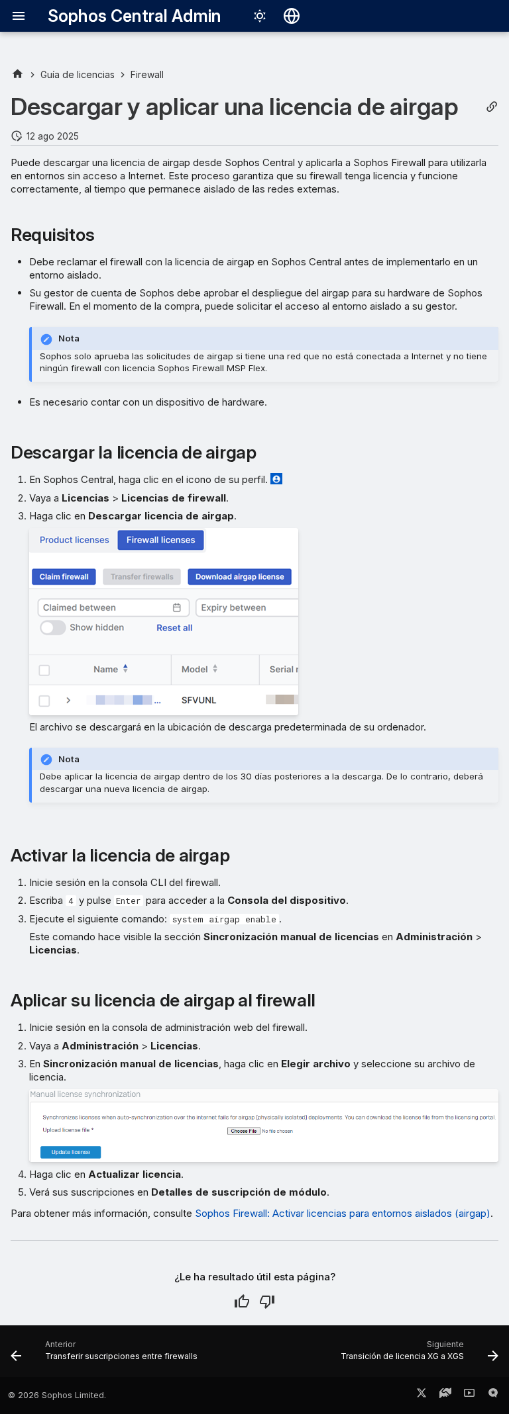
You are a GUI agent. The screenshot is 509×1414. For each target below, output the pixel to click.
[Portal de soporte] (445, 1395)
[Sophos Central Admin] (18, 74)
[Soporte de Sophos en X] (421, 1395)
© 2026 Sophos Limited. (57, 1395)
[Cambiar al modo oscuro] (260, 16)
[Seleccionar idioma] (291, 16)
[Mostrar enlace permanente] (491, 107)
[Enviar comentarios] (493, 1395)
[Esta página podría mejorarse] (267, 1301)
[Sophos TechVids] (469, 1395)
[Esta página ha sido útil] (242, 1301)
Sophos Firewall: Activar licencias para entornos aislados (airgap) (342, 1213)
